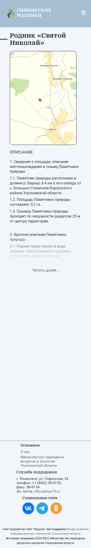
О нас (25, 452)
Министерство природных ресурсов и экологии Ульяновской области (42, 461)
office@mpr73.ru (47, 491)
